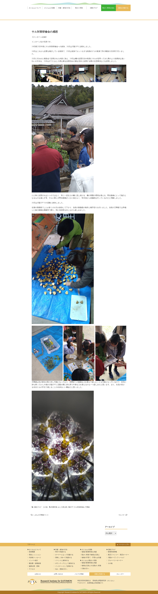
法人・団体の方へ (61, 569)
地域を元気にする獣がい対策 (91, 566)
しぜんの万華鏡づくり (40, 515)
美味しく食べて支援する (63, 557)
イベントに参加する (62, 560)
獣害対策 (54, 507)
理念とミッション (35, 555)
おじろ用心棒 (62, 507)
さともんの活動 (49, 8)
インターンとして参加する (64, 566)
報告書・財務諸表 (35, 563)
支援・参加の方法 (64, 8)
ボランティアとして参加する (65, 563)
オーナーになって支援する (64, 555)
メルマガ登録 (79, 574)
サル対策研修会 (79, 507)
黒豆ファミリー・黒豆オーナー (118, 555)
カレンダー (120, 574)
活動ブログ (93, 8)
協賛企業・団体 (34, 566)
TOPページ (31, 544)
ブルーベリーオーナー (115, 560)
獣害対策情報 (112, 552)
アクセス (32, 569)
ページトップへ (124, 544)
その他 (45, 507)
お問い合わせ (58, 574)
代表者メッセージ (35, 557)
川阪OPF (70, 507)
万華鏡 (87, 507)
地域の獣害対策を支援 (89, 552)
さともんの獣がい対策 (89, 560)
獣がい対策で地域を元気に (91, 555)
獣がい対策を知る (108, 8)
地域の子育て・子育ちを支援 (91, 557)
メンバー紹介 (33, 560)
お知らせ (38, 574)
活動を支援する (123, 8)
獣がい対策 (79, 8)
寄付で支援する (60, 552)
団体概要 (32, 552)
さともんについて (35, 8)
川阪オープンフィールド (116, 557)
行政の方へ (85, 568)
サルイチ (122, 515)
